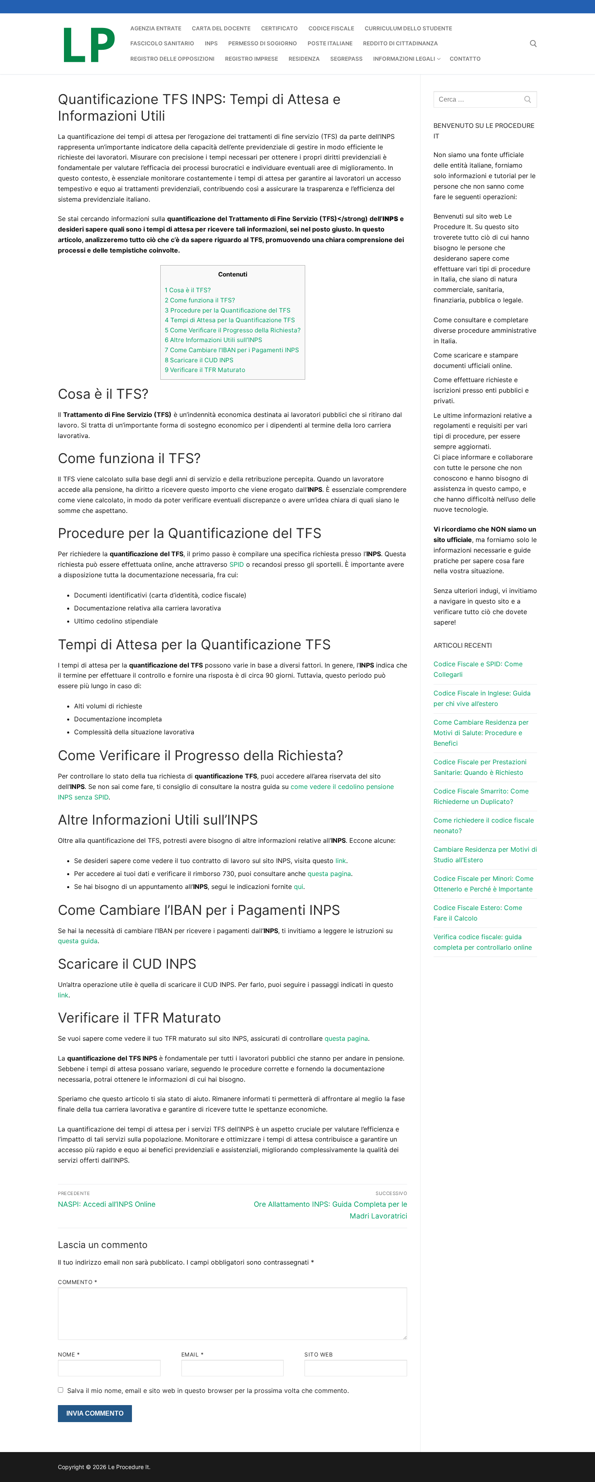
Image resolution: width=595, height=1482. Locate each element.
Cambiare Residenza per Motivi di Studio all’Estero (485, 854)
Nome (69, 1354)
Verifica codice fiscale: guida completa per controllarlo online (483, 942)
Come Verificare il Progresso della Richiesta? (233, 330)
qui (298, 886)
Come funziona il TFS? (200, 300)
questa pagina (329, 874)
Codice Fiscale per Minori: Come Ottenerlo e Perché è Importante (483, 883)
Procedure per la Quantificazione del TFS (228, 310)
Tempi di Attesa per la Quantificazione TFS (230, 320)
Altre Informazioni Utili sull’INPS (213, 340)
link (341, 861)
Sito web (318, 1354)
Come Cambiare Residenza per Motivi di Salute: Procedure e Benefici (481, 732)
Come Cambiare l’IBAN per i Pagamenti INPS (232, 350)
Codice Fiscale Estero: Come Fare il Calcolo (478, 913)
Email (192, 1354)
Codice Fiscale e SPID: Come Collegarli (478, 669)
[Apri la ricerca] (533, 43)
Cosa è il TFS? (188, 290)
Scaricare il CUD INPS (199, 360)
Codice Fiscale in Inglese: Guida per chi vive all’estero (482, 698)
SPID (237, 564)
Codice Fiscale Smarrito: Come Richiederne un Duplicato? (481, 796)
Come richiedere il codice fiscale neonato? (484, 825)
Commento (77, 1282)
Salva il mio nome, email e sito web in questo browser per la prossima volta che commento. (208, 1390)
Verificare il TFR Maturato (205, 370)
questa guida (78, 941)
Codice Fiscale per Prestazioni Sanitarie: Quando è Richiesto (480, 767)
